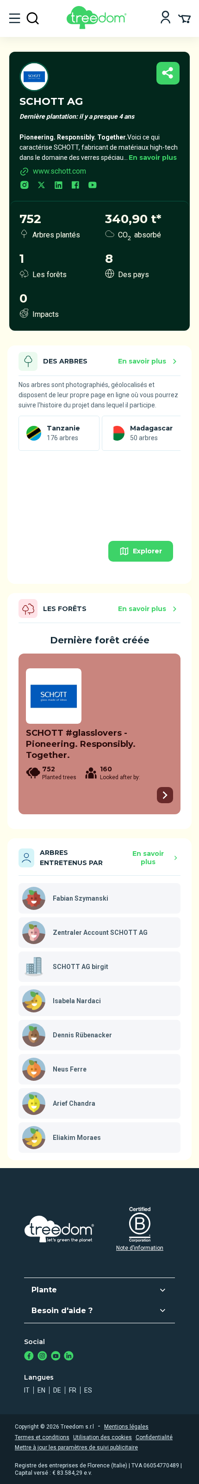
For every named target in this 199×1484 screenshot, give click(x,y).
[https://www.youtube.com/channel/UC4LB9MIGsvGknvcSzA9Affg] (56, 1357)
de (57, 1390)
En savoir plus (153, 157)
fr (72, 1390)
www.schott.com (59, 171)
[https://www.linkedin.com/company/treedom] (69, 1357)
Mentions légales (126, 1426)
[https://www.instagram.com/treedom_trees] (42, 1357)
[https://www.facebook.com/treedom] (29, 1357)
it (27, 1390)
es (88, 1390)
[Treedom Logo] (98, 26)
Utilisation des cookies (102, 1437)
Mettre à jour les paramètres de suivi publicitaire (76, 1447)
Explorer (147, 551)
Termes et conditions (42, 1437)
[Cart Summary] (184, 18)
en (41, 1390)
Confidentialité (154, 1437)
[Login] (165, 18)
